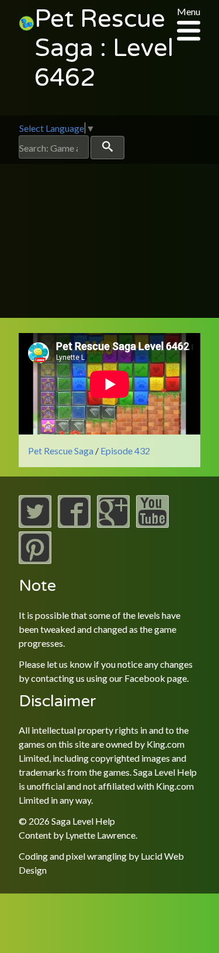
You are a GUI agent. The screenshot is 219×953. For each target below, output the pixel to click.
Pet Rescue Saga (60, 450)
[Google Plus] (113, 524)
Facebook (144, 678)
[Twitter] (35, 524)
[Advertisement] (109, 244)
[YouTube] (152, 524)
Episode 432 (125, 450)
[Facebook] (74, 524)
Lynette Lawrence (100, 834)
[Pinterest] (35, 560)
